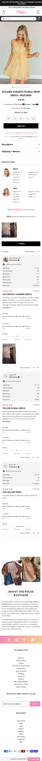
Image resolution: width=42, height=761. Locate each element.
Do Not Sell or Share (21, 684)
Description (7, 144)
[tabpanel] (21, 53)
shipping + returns (11, 151)
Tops (21, 726)
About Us (21, 658)
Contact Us (21, 676)
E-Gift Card (21, 739)
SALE (21, 742)
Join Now (35, 704)
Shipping (21, 674)
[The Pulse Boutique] (21, 12)
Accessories (21, 737)
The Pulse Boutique (25, 759)
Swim (21, 723)
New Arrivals (21, 721)
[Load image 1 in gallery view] (21, 53)
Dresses (21, 729)
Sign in (7, 136)
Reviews (21, 679)
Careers (21, 663)
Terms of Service (21, 671)
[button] (21, 108)
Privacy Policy (21, 668)
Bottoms (21, 731)
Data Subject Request (21, 681)
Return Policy (21, 660)
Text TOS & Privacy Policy (21, 666)
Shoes (21, 734)
